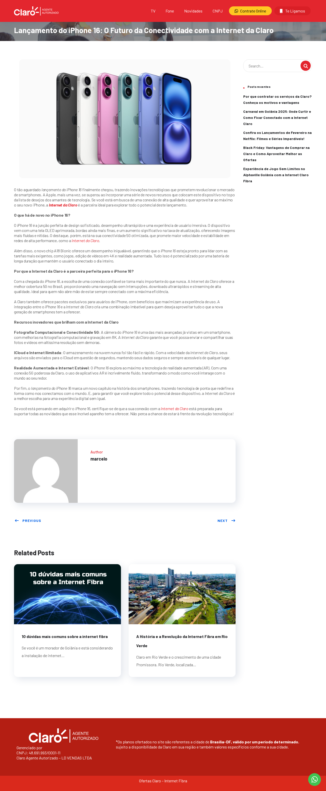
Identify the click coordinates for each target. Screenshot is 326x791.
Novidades (193, 10)
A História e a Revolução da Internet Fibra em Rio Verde (182, 641)
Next (223, 520)
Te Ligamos (294, 10)
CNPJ (218, 10)
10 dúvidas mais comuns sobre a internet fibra (65, 636)
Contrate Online (253, 10)
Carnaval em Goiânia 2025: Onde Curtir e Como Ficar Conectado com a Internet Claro (277, 117)
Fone (170, 10)
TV (153, 10)
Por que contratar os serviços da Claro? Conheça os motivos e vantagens (277, 99)
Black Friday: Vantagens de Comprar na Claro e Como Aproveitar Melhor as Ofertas (276, 153)
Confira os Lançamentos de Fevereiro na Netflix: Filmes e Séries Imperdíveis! (277, 135)
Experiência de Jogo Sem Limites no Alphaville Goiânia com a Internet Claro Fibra (276, 174)
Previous (31, 520)
